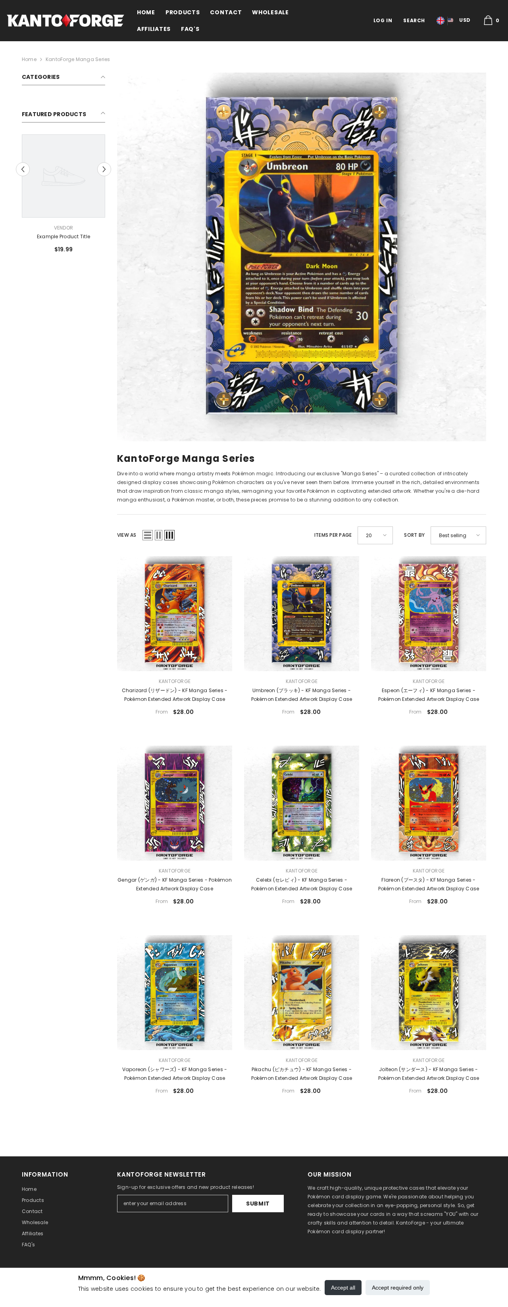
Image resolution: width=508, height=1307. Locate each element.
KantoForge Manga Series (78, 59)
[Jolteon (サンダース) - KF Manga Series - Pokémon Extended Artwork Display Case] (428, 992)
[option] (63, 196)
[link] (301, 257)
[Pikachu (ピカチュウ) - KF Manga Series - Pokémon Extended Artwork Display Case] (301, 992)
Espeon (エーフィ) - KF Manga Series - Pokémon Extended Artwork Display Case (428, 694)
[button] (104, 169)
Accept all (343, 1287)
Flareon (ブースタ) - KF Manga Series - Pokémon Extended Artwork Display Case (428, 884)
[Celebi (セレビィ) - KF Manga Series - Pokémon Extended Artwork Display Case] (301, 803)
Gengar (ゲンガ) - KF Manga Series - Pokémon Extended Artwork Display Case (174, 884)
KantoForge (174, 681)
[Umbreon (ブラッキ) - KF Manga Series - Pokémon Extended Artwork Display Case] (301, 613)
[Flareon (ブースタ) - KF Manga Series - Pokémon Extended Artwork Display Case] (428, 803)
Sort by (414, 535)
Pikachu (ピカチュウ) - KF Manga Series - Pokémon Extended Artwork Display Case (301, 1073)
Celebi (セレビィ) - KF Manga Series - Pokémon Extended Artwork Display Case (301, 884)
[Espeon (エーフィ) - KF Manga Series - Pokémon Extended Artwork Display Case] (428, 613)
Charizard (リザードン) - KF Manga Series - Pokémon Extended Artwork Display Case (175, 694)
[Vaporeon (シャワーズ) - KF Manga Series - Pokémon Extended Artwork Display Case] (174, 992)
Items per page (333, 535)
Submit (258, 1203)
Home (29, 59)
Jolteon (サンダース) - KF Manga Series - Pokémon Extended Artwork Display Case (428, 1073)
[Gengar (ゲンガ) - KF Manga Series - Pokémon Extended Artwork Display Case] (174, 803)
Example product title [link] (63, 236)
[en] (440, 20)
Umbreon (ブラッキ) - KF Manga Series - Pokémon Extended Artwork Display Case (301, 694)
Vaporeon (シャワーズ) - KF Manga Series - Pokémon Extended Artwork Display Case (174, 1073)
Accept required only (397, 1287)
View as (127, 535)
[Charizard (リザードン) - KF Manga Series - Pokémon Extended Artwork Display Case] (174, 613)
